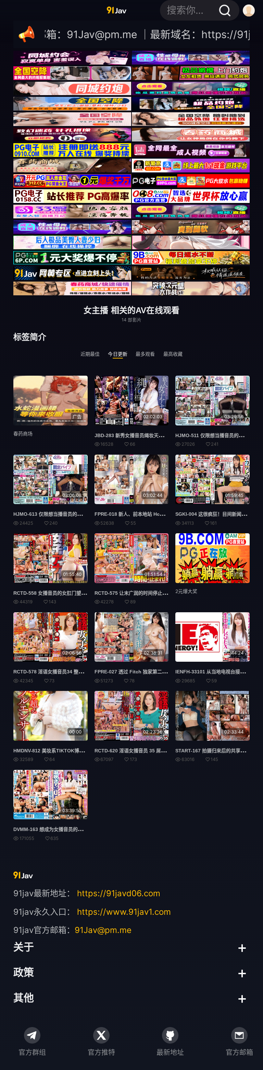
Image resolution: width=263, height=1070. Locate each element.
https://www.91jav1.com (124, 912)
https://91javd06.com (118, 893)
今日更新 (117, 354)
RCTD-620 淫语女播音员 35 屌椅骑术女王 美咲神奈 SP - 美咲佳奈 (166, 750)
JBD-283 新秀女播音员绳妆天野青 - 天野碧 (141, 435)
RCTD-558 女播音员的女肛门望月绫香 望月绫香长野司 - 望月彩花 (83, 593)
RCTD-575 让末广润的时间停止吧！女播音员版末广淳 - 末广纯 (162, 593)
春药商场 (23, 433)
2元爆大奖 (186, 591)
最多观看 (145, 354)
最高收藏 (173, 354)
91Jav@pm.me (103, 930)
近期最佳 (90, 354)
